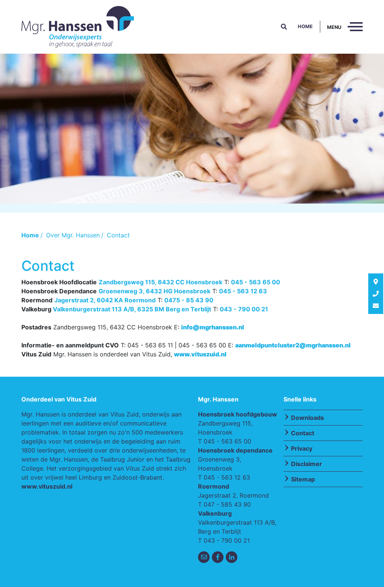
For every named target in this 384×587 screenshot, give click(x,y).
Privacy (301, 448)
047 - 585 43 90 (227, 504)
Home (305, 26)
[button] (284, 27)
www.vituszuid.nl (46, 486)
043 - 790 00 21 (244, 309)
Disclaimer (306, 464)
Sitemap (303, 479)
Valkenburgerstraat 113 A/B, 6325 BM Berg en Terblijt (132, 309)
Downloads (307, 417)
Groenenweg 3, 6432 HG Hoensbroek (154, 291)
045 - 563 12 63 (243, 291)
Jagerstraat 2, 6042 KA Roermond (105, 300)
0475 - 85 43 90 (188, 300)
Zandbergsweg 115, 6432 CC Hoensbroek (160, 282)
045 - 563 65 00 (255, 282)
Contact (302, 433)
